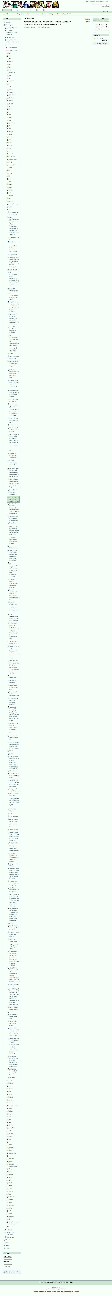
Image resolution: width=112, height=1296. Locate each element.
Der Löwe (12, 1077)
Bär (9, 67)
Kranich (11, 190)
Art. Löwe (11, 1011)
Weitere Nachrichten (102, 43)
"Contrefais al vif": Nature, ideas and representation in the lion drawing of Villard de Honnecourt (14, 261)
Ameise (10, 61)
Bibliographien (16, 10)
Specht (10, 1171)
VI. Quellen (9, 1229)
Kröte (10, 198)
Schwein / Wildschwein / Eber (14, 1165)
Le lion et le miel (13, 660)
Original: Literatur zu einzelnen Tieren (14, 1223)
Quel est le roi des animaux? (14, 985)
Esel (10, 111)
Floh (10, 128)
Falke (10, 117)
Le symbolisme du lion (14, 238)
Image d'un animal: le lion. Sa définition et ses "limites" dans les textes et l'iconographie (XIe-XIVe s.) (14, 306)
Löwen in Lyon (13, 771)
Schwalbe (11, 1158)
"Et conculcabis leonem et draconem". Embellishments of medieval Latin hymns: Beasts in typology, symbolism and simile (14, 631)
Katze (10, 187)
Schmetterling (12, 1153)
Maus (10, 1086)
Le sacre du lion (13, 829)
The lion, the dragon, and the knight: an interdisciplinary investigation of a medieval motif (13, 1061)
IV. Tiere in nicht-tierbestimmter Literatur (13, 41)
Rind (10, 1139)
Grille (10, 151)
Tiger (10, 1194)
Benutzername (8, 1256)
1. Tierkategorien (12, 47)
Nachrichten (97, 35)
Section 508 (37, 1291)
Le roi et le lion (13, 269)
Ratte (10, 1130)
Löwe (43, 14)
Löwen (11, 753)
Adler (10, 56)
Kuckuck (11, 201)
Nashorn (11, 1102)
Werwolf (11, 1199)
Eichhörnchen (12, 95)
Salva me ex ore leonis (13, 449)
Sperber (11, 1174)
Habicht (11, 153)
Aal (9, 53)
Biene (10, 78)
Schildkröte (11, 1147)
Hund (10, 170)
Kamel (10, 184)
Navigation (6, 18)
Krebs (10, 193)
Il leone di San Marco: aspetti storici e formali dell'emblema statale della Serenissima (13, 555)
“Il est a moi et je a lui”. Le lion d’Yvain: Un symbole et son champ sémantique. (14, 802)
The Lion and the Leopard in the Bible (13, 1016)
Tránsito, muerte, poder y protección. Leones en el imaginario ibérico (14, 846)
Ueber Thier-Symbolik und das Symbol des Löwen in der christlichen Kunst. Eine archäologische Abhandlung (14, 409)
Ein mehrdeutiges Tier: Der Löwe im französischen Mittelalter (14, 393)
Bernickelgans (12, 72)
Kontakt (107, 1)
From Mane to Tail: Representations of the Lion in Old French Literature (14, 745)
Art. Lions (11, 923)
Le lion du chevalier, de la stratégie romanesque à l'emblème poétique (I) (14, 607)
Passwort (6, 1261)
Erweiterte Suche (105, 6)
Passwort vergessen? (12, 1271)
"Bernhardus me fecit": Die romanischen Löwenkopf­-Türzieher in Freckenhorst (13, 246)
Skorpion (11, 1169)
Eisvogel (11, 103)
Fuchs (10, 137)
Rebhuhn (11, 1133)
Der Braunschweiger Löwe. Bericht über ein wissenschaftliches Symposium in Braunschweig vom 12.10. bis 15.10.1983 (14, 343)
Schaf (10, 1144)
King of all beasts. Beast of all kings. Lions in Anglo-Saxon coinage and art (14, 384)
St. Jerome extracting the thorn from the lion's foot (13, 540)
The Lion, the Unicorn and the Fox (13, 737)
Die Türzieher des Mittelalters (14, 794)
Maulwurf (11, 1083)
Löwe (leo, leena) (13, 816)
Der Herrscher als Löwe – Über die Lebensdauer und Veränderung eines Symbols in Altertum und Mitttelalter (14, 900)
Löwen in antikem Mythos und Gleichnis (14, 934)
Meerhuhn (11, 1088)
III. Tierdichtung (11, 37)
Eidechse (11, 98)
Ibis (9, 176)
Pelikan (10, 1116)
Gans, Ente (12, 139)
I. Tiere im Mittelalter (12, 27)
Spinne (10, 1180)
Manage (26, 10)
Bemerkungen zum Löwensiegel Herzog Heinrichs (14, 499)
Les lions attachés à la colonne (14, 357)
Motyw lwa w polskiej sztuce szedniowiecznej (13, 455)
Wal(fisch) (11, 1196)
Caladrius (11, 81)
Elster (10, 109)
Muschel (11, 1097)
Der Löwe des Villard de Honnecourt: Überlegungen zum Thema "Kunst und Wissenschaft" (14, 508)
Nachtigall (11, 1100)
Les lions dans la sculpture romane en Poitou (14, 429)
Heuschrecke (12, 165)
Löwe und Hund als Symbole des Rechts (13, 420)
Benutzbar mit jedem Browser (74, 1291)
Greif (10, 148)
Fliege (10, 125)
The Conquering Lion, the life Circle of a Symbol (14, 889)
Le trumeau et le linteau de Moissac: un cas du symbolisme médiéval (13, 583)
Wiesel (10, 1208)
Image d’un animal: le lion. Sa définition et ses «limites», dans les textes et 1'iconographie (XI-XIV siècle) (14, 873)
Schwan (11, 1161)
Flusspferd (11, 131)
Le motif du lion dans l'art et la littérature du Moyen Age (13, 329)
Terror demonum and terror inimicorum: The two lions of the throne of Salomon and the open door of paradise (14, 528)
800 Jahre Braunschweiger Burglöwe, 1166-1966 (13, 463)
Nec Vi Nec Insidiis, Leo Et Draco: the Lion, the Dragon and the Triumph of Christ (13, 943)
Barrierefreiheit (100, 1)
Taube (10, 1188)
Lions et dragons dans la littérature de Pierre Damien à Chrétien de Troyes (14, 483)
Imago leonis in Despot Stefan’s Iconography (13, 883)
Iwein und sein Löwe (13, 809)
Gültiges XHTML (56, 1291)
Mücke (10, 1094)
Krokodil (11, 195)
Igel (9, 179)
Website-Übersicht (90, 1)
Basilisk (11, 70)
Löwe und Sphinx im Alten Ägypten (13, 1008)
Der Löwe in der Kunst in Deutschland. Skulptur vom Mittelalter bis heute (13, 728)
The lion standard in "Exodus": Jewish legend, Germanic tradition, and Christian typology (14, 668)
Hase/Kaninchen (13, 159)
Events (48, 10)
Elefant (10, 106)
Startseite (6, 10)
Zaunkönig (11, 1216)
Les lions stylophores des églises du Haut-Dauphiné (13, 296)
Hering (10, 162)
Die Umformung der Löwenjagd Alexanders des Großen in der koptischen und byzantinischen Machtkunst (13, 914)
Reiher (10, 1136)
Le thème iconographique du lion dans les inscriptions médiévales (14, 373)
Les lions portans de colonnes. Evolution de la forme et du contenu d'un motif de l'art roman (14, 319)
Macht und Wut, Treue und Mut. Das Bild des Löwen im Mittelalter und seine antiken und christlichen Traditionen (14, 958)
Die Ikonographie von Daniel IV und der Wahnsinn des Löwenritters (14, 783)
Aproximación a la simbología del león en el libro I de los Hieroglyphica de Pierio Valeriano (14, 1031)
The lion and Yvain (14, 425)
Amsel (10, 64)
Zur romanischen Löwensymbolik (13, 213)
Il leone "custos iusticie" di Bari (13, 642)
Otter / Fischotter (13, 1105)
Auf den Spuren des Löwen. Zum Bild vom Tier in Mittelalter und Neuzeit (13, 823)
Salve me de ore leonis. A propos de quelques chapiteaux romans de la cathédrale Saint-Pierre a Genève (14, 762)
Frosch (10, 134)
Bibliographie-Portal (31, 4)
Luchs (10, 1080)
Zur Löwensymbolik (13, 676)
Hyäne (10, 173)
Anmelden (105, 11)
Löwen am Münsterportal (13, 493)
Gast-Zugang (102, 39)
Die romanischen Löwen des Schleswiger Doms (14, 693)
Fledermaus (12, 123)
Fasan (10, 120)
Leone (11, 353)
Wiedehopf (11, 1205)
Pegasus (11, 1114)
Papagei (11, 1111)
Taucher (11, 1191)
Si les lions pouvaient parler (13, 289)
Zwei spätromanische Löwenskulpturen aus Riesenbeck (13, 617)
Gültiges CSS (65, 1291)
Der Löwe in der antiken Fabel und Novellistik (14, 927)
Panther (11, 1108)
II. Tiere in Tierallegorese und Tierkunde (12, 32)
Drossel (11, 92)
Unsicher (11, 1226)
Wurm (10, 1213)
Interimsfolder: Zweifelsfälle (10, 1233)
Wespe (10, 1202)
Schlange (11, 1150)
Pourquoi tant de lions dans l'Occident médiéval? (13, 701)
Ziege (10, 1219)
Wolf (10, 1210)
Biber (10, 75)
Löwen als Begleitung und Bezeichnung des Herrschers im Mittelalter (14, 857)
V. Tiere (27, 14)
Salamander (12, 1141)
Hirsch (10, 167)
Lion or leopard (13, 489)
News (40, 10)
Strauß (10, 1185)
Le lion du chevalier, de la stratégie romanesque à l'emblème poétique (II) (14, 594)
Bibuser (28, 27)
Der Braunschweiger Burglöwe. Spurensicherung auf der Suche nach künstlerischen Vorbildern (13, 569)
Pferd (10, 1122)
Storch (10, 1183)
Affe (10, 58)
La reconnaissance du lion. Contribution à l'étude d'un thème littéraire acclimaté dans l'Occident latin (14, 279)
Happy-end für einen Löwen (13, 790)
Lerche (10, 207)
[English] (89, 21)
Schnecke (11, 1155)
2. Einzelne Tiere (36, 14)
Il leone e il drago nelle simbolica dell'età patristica (13, 518)
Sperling (11, 1177)
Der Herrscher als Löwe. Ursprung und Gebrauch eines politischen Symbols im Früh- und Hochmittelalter (14, 440)
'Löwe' (11, 751)
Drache (10, 89)
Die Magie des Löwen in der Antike (13, 1023)
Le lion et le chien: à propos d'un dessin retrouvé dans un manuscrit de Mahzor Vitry (14, 472)
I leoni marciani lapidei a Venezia (13, 547)
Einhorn (11, 100)
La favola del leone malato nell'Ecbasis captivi (14, 775)
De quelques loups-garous (12, 681)
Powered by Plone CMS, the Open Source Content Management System (56, 1287)
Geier (10, 142)
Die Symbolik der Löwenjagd (13, 865)
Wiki (34, 10)
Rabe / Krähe (12, 1128)
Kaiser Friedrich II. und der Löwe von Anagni (14, 687)
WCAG (46, 1291)
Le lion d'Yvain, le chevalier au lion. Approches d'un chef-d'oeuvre (13, 364)
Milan (10, 1091)
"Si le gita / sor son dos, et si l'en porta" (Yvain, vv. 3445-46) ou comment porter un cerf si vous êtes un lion (14, 652)
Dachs (10, 84)
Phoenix (11, 1125)
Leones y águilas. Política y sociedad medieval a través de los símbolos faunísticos (14, 836)
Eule (10, 114)
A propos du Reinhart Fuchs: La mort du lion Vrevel (13, 1072)
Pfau (10, 1119)
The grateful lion (13, 254)
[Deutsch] (87, 21)
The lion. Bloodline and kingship (14, 400)
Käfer (10, 181)
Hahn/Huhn (12, 156)
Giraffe (10, 145)
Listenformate (10, 1237)
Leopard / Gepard (13, 204)
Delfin (10, 86)
